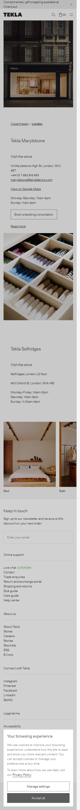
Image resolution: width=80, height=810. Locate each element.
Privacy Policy (21, 774)
